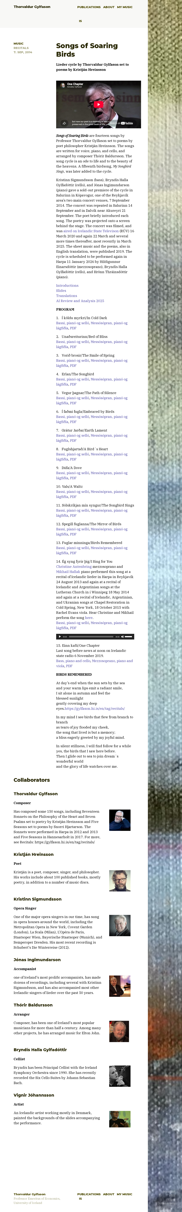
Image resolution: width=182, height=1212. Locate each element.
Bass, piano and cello (73, 661)
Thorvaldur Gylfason (32, 7)
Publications (89, 7)
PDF (73, 328)
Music (18, 43)
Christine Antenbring (74, 566)
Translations (66, 295)
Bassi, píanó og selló (72, 323)
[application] (95, 637)
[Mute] (122, 636)
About (109, 7)
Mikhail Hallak (68, 571)
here (89, 617)
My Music (125, 7)
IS (80, 21)
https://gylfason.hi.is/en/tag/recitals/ (95, 708)
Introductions (67, 285)
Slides (61, 290)
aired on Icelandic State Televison (91, 231)
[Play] (59, 636)
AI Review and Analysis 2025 (80, 301)
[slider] (129, 636)
